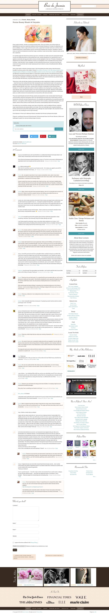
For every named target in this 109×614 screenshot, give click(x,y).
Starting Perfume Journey (81, 408)
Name (14, 523)
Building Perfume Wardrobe (81, 420)
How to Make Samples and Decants (81, 427)
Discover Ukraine (73, 334)
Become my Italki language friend (73, 288)
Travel (73, 308)
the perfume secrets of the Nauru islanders (46, 71)
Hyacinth (85, 457)
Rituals (33, 19)
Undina (19, 216)
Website (15, 536)
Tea (70, 457)
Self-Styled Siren (89, 472)
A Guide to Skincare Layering (73, 315)
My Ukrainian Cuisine (73, 326)
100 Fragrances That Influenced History (81, 426)
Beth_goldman (21, 393)
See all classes (81, 259)
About (28, 14)
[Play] (68, 393)
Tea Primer (73, 327)
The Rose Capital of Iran (73, 338)
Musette (19, 301)
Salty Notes (77, 457)
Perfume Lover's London (73, 341)
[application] (81, 386)
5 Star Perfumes (73, 297)
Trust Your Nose (81, 405)
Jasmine (92, 447)
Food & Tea (65, 14)
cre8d (95, 611)
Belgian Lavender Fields (73, 340)
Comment (15, 505)
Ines (19, 166)
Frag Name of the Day (73, 471)
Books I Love (73, 303)
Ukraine (73, 14)
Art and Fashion (73, 305)
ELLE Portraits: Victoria (73, 292)
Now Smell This (73, 474)
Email (14, 529)
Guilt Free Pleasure (73, 294)
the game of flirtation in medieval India (25, 71)
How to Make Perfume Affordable (81, 417)
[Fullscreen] (94, 393)
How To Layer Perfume (81, 424)
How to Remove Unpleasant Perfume (81, 429)
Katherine (20, 270)
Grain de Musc (73, 472)
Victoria (24, 19)
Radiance (77, 447)
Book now (81, 149)
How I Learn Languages (73, 286)
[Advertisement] (89, 304)
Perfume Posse (89, 471)
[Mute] (91, 393)
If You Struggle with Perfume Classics (81, 410)
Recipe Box (73, 324)
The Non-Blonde (89, 474)
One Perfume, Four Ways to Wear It (81, 422)
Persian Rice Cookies (73, 329)
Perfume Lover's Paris (73, 336)
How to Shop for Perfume (81, 412)
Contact (80, 14)
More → (94, 476)
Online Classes (36, 14)
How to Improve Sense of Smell (81, 407)
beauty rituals (21, 143)
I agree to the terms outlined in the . (26, 542)
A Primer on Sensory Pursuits (51, 6)
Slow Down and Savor (81, 415)
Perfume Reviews (54, 14)
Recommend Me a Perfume (73, 296)
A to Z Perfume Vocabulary (70, 448)
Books (45, 14)
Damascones (85, 447)
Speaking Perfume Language (81, 419)
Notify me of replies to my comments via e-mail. (37, 546)
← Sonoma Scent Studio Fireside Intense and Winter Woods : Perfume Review (24, 557)
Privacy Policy (34, 542)
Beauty (29, 19)
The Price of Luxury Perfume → (54, 555)
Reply (59, 161)
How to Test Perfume (81, 414)
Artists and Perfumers (73, 306)
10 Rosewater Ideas (73, 318)
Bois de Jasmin (25, 611)
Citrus (93, 457)
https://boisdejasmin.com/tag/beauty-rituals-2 (32, 487)
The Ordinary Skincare (73, 313)
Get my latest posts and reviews (23, 125)
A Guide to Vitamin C (73, 317)
